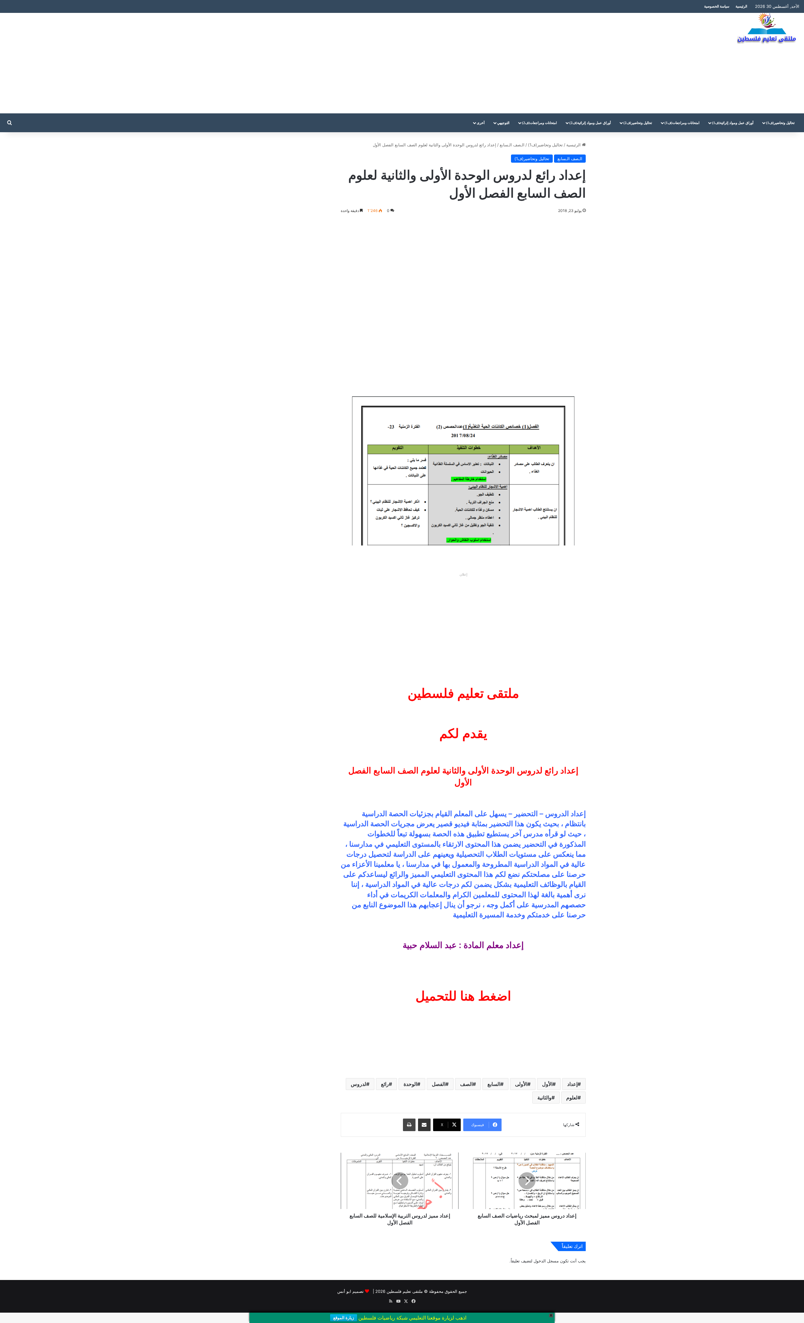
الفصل (438, 1084)
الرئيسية (741, 6)
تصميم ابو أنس (350, 1291)
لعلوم (572, 1097)
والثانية (544, 1097)
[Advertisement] (267, 63)
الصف (466, 1084)
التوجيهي (503, 123)
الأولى (521, 1084)
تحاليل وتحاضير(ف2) (637, 123)
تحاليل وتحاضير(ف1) (780, 123)
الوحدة (410, 1084)
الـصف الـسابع (512, 144)
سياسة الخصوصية (716, 6)
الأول (547, 1084)
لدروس (358, 1084)
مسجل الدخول (546, 1260)
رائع (385, 1084)
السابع (493, 1084)
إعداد (572, 1084)
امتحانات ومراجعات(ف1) (682, 123)
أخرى (481, 123)
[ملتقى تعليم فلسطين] (768, 29)
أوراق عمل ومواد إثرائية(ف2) (590, 123)
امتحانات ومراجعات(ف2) (539, 123)
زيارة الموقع (343, 1317)
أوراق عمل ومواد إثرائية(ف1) (732, 123)
